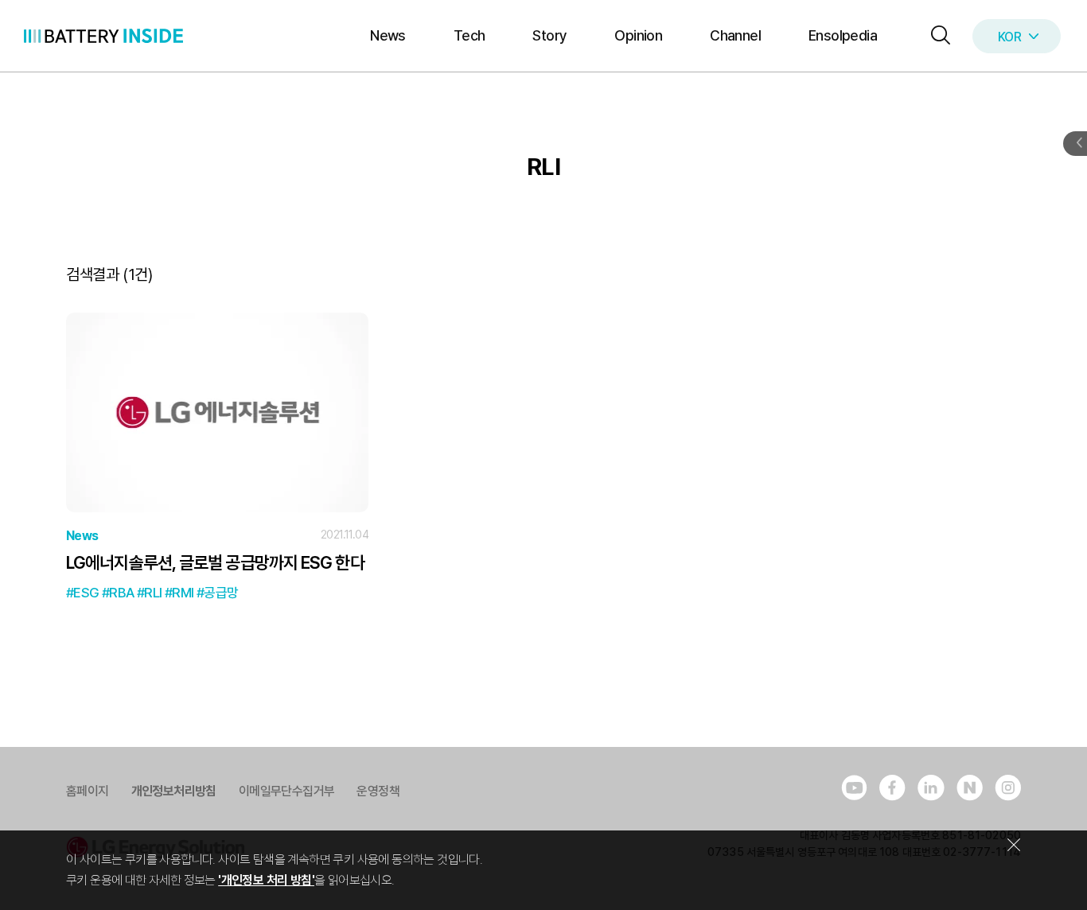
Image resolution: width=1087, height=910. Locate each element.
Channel (735, 35)
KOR (1009, 37)
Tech (469, 35)
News (388, 35)
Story (549, 35)
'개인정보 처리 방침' (266, 880)
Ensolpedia (842, 35)
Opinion (638, 35)
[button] (936, 36)
